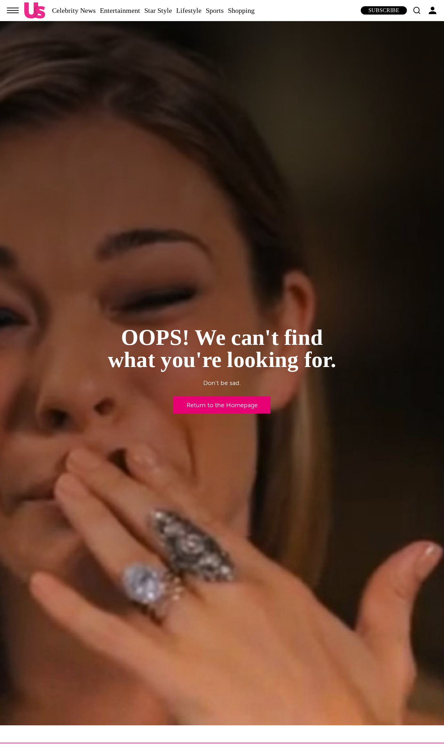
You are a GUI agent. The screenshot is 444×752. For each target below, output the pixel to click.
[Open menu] (13, 10)
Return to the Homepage (222, 405)
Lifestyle (189, 10)
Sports (215, 10)
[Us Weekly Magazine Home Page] (34, 10)
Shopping (241, 10)
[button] (416, 10)
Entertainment (120, 10)
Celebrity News (74, 10)
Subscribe (383, 10)
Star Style (158, 10)
